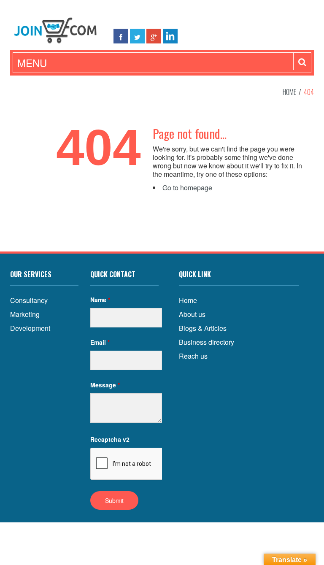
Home (289, 92)
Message (105, 385)
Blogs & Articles (203, 328)
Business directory (206, 342)
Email (100, 342)
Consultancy (29, 300)
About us (192, 314)
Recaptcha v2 (110, 439)
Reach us (193, 356)
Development (30, 328)
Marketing (25, 314)
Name (100, 299)
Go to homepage (187, 187)
